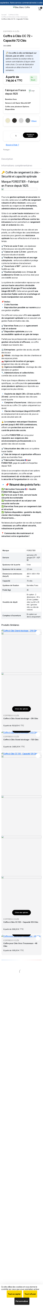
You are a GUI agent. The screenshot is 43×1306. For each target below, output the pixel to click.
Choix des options (21, 709)
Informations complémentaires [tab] (16, 165)
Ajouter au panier (30, 135)
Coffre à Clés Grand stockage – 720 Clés (20, 739)
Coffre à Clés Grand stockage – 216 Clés (20, 718)
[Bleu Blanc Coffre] (21, 9)
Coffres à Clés (13, 15)
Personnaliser (22, 1301)
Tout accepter (14, 1294)
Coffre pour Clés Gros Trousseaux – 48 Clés (20, 944)
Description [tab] (7, 159)
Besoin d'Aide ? (12, 145)
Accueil (3, 15)
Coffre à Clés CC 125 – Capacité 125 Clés (20, 922)
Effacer (34, 121)
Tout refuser (30, 1294)
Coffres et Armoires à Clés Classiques (14, 17)
